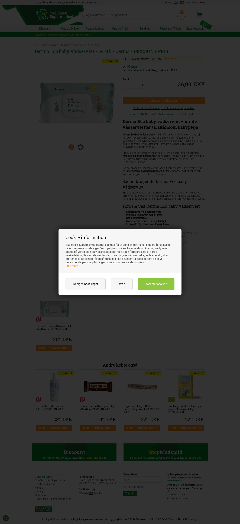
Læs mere (72, 266)
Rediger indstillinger (85, 284)
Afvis (122, 284)
